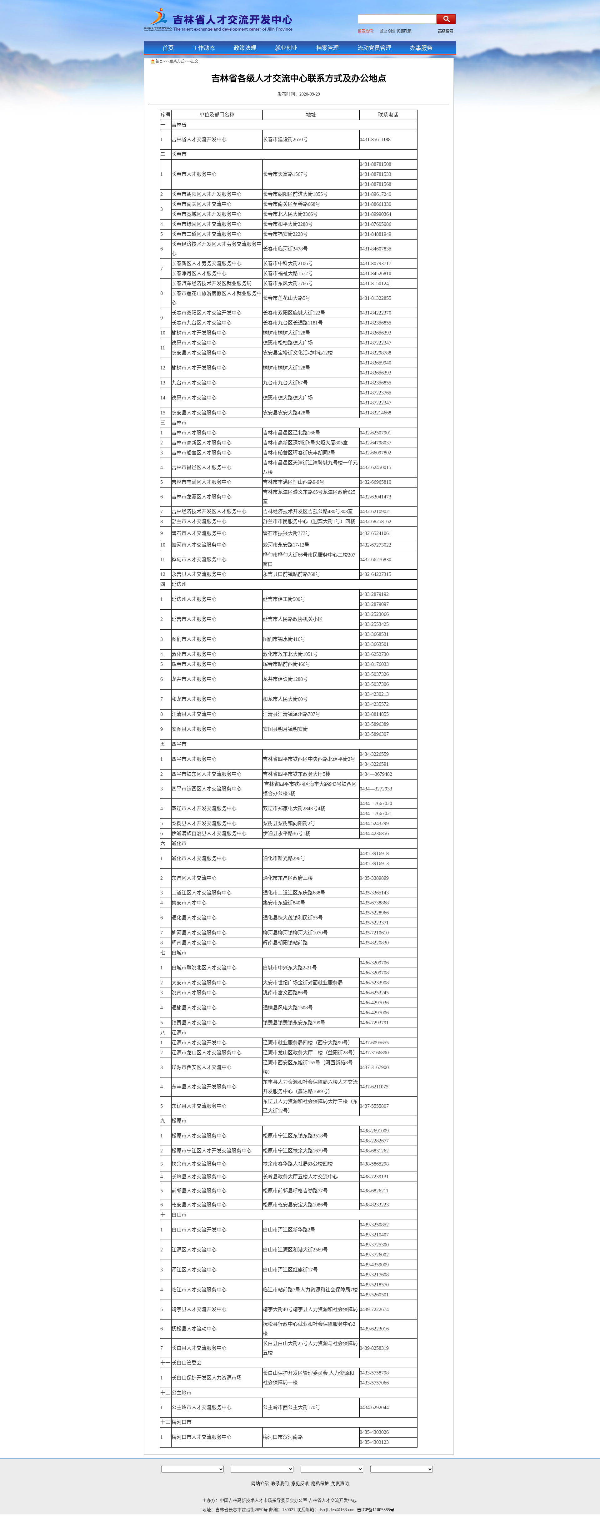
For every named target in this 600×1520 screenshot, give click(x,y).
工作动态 (203, 48)
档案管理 (327, 48)
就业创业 (286, 48)
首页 (168, 48)
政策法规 (245, 48)
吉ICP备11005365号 (375, 1510)
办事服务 (421, 48)
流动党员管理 (374, 48)
